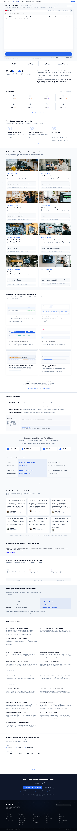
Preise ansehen (48, 787)
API (33, 820)
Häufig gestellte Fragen (30, 1)
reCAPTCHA (61, 822)
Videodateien (21, 822)
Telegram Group (49, 818)
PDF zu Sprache (22, 820)
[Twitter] (68, 829)
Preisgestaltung (38, 1)
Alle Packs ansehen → (38, 481)
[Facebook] (70, 829)
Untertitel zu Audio (9, 820)
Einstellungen (8, 50)
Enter (73, 1)
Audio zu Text (21, 816)
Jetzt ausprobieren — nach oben (39, 143)
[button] (28, 10)
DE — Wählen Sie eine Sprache (64, 804)
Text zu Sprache (16, 1)
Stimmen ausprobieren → (11, 552)
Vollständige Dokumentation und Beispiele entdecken (39, 388)
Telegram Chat (48, 820)
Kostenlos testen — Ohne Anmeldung (33, 787)
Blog (33, 818)
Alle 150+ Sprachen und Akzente (38, 769)
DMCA (60, 818)
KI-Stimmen (8, 818)
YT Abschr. (21, 824)
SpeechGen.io (11, 829)
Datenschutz (61, 816)
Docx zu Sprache (22, 818)
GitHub (47, 822)
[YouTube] (66, 829)
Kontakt (47, 816)
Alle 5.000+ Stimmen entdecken (38, 112)
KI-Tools (21, 1)
